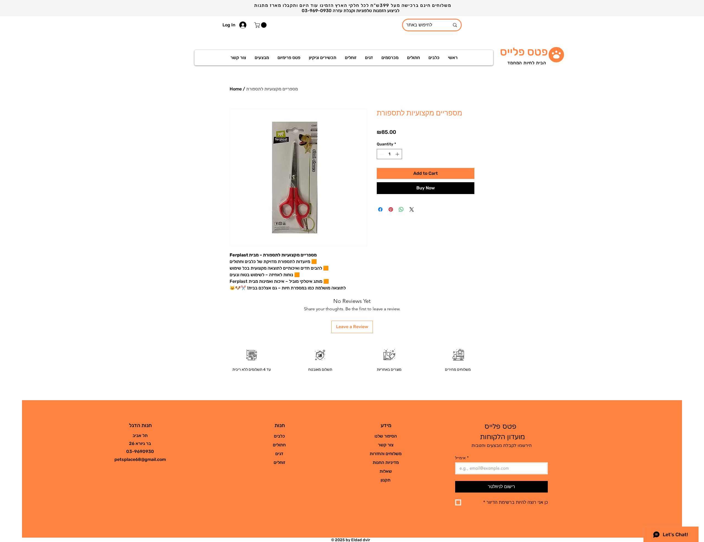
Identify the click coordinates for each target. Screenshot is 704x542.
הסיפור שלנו (386, 436)
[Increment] (397, 154)
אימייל (462, 457)
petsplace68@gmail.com (140, 459)
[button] (261, 25)
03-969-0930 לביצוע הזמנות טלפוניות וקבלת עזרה (351, 10)
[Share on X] (411, 209)
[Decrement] (381, 154)
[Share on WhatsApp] (401, 209)
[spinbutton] (389, 154)
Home (236, 89)
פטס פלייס (524, 51)
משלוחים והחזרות (386, 453)
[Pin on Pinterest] (390, 209)
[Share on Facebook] (380, 209)
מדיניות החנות (386, 462)
